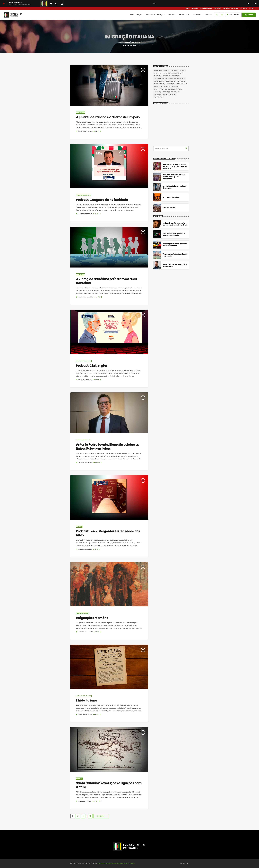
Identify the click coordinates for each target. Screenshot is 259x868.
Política (175, 92)
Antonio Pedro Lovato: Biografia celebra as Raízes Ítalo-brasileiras (107, 446)
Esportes (181, 81)
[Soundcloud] (250, 8)
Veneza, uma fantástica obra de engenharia (175, 255)
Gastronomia (159, 84)
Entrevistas (171, 81)
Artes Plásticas (160, 73)
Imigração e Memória (92, 618)
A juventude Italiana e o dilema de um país (108, 117)
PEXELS (126, 863)
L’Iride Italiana (86, 700)
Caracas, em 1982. (169, 207)
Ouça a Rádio (233, 15)
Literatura (158, 89)
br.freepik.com (111, 863)
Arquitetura (173, 70)
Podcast (166, 92)
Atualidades (80, 112)
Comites (166, 76)
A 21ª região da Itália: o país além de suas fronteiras (106, 281)
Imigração (158, 86)
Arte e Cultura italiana (84, 361)
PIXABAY (120, 863)
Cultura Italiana (160, 78)
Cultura (79, 526)
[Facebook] (255, 8)
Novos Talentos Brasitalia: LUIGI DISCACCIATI (175, 265)
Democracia (159, 81)
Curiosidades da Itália (177, 78)
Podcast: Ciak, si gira (91, 365)
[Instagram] (252, 8)
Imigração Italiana (82, 613)
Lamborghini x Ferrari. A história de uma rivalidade (175, 245)
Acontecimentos (160, 70)
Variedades (158, 97)
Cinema (157, 76)
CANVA (132, 863)
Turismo (173, 94)
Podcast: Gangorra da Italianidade (102, 199)
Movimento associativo (173, 89)
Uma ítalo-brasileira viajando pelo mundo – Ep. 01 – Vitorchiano (174, 177)
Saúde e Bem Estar (160, 94)
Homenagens (181, 84)
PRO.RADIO (101, 863)
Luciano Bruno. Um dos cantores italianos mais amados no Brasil (175, 224)
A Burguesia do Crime (171, 197)
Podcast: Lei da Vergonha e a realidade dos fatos (108, 533)
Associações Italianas (84, 195)
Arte (182, 70)
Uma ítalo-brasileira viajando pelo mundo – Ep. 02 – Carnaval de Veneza (175, 166)
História (79, 778)
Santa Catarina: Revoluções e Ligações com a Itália (109, 785)
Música (157, 92)
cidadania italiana (175, 73)
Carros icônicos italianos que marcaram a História (174, 234)
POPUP (249, 15)
